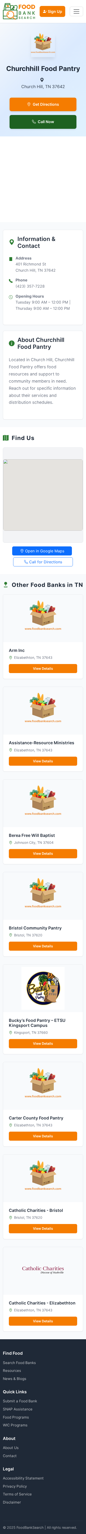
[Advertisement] (43, 179)
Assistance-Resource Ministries (41, 742)
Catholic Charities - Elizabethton (42, 1302)
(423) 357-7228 (30, 286)
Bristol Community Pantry (35, 927)
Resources (12, 1370)
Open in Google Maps (44, 551)
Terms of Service (17, 1494)
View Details (43, 668)
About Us (11, 1447)
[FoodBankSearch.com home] (19, 11)
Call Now (46, 121)
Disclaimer (12, 1502)
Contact (10, 1456)
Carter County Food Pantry (36, 1117)
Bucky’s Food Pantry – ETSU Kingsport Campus (37, 1023)
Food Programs (16, 1417)
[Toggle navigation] (76, 11)
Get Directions (46, 104)
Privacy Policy (15, 1486)
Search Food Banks (19, 1362)
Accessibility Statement (23, 1478)
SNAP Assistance (17, 1409)
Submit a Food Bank (20, 1401)
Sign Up (54, 11)
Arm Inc (17, 650)
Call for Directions (45, 562)
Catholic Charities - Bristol (36, 1210)
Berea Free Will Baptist (32, 835)
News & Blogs (14, 1378)
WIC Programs (15, 1425)
